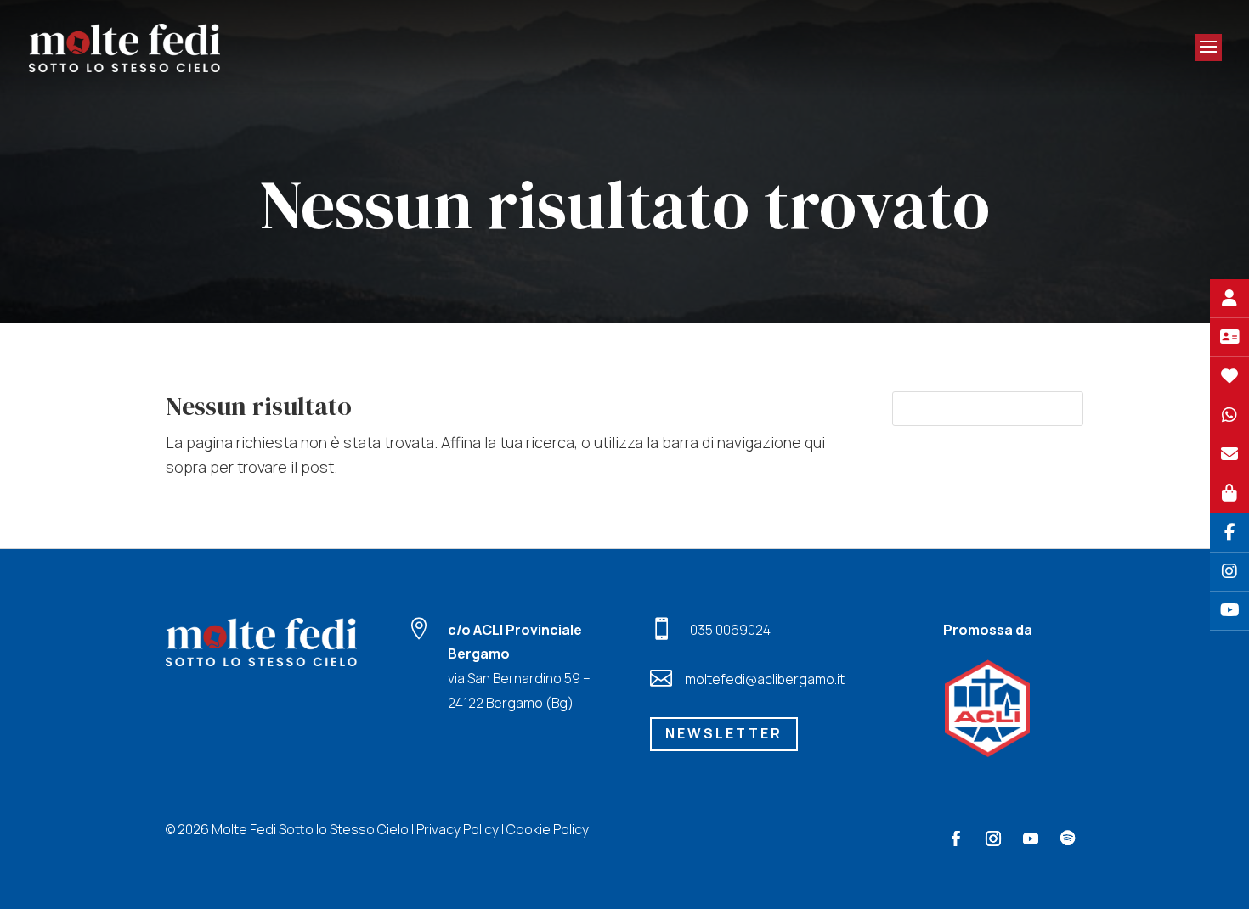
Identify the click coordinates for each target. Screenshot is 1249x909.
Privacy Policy (457, 829)
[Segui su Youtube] (1030, 838)
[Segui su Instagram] (993, 838)
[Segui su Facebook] (956, 838)
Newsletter (724, 733)
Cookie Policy (547, 829)
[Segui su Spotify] (1068, 838)
